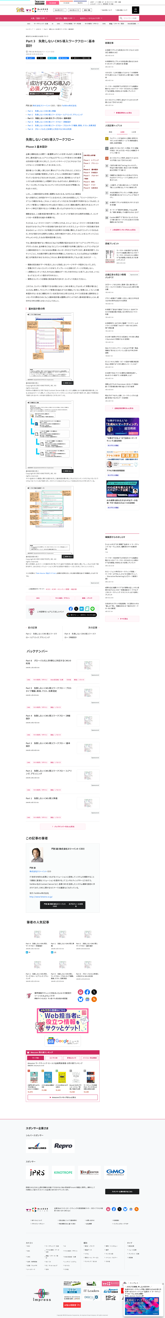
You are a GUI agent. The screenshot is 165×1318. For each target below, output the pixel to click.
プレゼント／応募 (134, 1254)
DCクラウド (110, 2)
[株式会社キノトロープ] (63, 1172)
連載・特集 (87, 10)
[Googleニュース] (87, 999)
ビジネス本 (54, 1058)
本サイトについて (37, 1220)
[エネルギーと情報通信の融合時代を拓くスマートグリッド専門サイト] (110, 1291)
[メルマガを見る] (108, 1209)
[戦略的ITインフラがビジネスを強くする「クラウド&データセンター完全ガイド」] (72, 1284)
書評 (107, 1250)
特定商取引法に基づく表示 (67, 1224)
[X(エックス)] (94, 992)
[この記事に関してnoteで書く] (87, 608)
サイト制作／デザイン (92, 24)
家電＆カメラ (71, 1058)
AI (52, 24)
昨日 (110, 132)
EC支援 (111, 4)
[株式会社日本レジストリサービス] (37, 1172)
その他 (66, 1269)
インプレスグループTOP (120, 1224)
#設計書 (74, 589)
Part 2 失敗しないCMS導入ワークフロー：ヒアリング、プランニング (55, 114)
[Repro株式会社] (63, 1146)
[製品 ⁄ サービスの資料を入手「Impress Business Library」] (72, 1298)
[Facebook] (87, 992)
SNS (58, 24)
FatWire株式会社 (69, 105)
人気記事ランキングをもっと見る (123, 230)
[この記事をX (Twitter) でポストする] (76, 609)
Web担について (107, 10)
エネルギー (93, 4)
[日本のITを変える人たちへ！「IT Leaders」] (91, 1291)
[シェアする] (71, 609)
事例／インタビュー (112, 1246)
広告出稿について (121, 10)
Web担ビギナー (60, 10)
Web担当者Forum (37, 10)
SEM (47, 1269)
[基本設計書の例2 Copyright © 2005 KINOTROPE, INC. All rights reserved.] (49, 435)
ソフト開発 (98, 2)
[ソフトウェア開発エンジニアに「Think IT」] (91, 1284)
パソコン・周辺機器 (90, 1058)
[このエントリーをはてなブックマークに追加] (82, 609)
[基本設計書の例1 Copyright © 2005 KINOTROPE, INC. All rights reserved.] (49, 346)
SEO (28, 24)
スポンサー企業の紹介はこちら (122, 1191)
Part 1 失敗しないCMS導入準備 (42, 111)
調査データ (88, 1250)
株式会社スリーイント (41, 105)
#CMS (54, 589)
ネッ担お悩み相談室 (60, 998)
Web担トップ (29, 29)
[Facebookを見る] (114, 1209)
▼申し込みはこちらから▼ (134, 1296)
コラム (87, 1254)
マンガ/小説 (109, 1254)
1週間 (122, 132)
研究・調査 (118, 2)
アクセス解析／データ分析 (72, 24)
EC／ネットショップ (51, 1265)
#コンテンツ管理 (63, 589)
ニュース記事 (132, 1250)
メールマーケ (31, 1269)
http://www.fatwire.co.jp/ (41, 896)
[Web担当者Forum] (37, 1210)
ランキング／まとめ (91, 1261)
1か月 (134, 132)
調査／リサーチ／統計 (116, 24)
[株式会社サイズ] (89, 1172)
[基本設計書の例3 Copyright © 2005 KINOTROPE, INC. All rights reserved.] (49, 520)
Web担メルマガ (74, 10)
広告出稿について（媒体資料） (68, 1220)
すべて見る (124, 619)
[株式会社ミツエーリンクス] (37, 1146)
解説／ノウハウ (89, 1246)
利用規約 (116, 1220)
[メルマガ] (80, 992)
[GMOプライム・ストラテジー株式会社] (115, 1172)
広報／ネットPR (32, 1265)
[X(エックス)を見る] (119, 1209)
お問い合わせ (90, 1220)
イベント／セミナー (111, 1257)
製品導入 (80, 3)
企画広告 (38, 29)
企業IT (92, 2)
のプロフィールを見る (63, 905)
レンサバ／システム (70, 1262)
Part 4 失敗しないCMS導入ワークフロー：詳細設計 (49, 121)
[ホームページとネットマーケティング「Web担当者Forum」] (110, 1284)
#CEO (48, 589)
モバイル (67, 1265)
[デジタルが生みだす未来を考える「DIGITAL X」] (91, 1298)
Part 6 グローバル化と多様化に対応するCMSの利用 (50, 129)
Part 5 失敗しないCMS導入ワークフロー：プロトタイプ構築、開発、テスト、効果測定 (62, 125)
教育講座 (105, 4)
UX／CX (48, 1262)
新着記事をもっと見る (124, 113)
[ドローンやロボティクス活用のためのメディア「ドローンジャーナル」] (110, 1298)
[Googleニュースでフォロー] (131, 1209)
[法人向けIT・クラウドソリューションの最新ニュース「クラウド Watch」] (72, 1291)
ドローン (99, 4)
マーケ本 (35, 1058)
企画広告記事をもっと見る (124, 408)
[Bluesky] (125, 1209)
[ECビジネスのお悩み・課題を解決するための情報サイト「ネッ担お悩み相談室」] (72, 1306)
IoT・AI (104, 2)
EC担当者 (66, 3)
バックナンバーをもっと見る (64, 826)
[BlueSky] (80, 999)
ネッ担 (50, 998)
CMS (104, 24)
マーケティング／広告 (41, 24)
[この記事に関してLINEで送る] (92, 609)
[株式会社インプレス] (42, 1295)
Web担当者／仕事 (134, 24)
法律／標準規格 (32, 1262)
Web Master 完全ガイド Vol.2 (46, 573)
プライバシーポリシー (38, 1224)
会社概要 (89, 1224)
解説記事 (131, 1246)
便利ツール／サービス (92, 1257)
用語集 (131, 1257)
